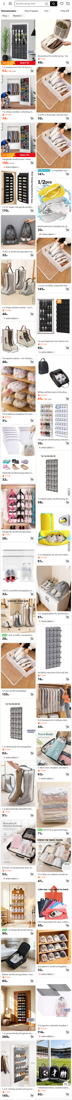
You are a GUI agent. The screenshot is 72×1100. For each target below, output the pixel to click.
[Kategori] (10, 3)
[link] (62, 3)
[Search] (53, 3)
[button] (4, 3)
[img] (18, 63)
